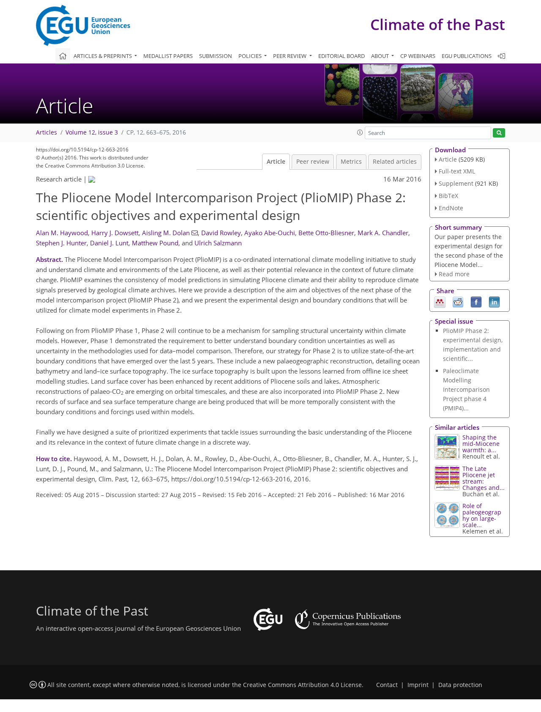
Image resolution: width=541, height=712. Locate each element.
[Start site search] (499, 133)
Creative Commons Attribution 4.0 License (302, 685)
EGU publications (467, 56)
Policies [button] (250, 56)
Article (276, 161)
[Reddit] (458, 301)
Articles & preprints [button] (103, 56)
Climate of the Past (437, 24)
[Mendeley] (439, 301)
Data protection (460, 685)
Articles (46, 132)
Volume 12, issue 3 (92, 132)
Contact (387, 685)
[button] (360, 132)
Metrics (351, 161)
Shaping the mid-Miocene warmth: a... (481, 443)
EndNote (451, 208)
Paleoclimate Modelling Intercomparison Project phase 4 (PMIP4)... (466, 389)
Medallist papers (168, 56)
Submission (215, 56)
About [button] (380, 56)
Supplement (456, 183)
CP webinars (417, 56)
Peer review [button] (290, 56)
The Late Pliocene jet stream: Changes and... (483, 478)
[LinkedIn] (494, 301)
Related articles (395, 161)
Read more (454, 274)
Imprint (418, 685)
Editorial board (341, 56)
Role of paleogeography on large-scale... (481, 515)
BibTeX (448, 196)
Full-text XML (457, 171)
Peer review (312, 161)
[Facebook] (476, 301)
